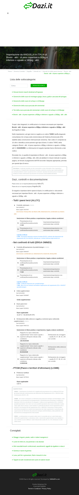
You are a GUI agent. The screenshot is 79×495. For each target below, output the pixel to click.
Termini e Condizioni (34, 488)
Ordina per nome (38, 85)
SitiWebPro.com (55, 479)
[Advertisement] (39, 31)
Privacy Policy (46, 488)
